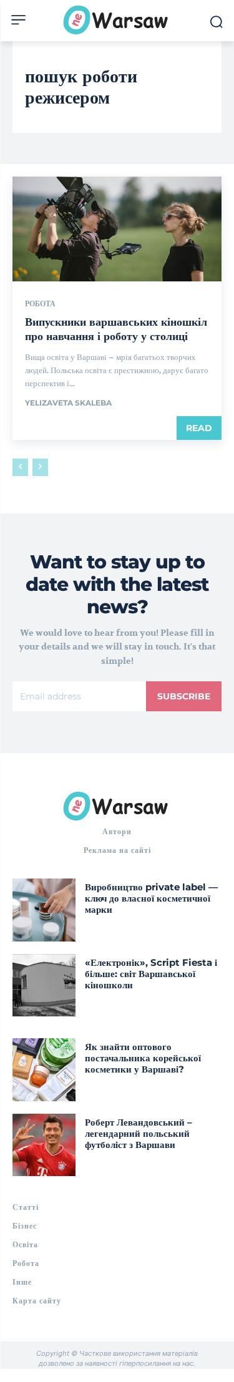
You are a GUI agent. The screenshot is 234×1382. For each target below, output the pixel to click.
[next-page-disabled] (40, 467)
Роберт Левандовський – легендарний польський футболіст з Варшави (138, 1133)
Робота (40, 304)
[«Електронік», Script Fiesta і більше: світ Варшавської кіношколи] (44, 985)
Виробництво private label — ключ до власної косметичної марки (151, 898)
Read (199, 428)
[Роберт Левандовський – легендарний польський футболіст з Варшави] (44, 1145)
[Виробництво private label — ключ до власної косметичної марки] (44, 910)
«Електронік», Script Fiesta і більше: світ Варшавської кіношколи (151, 973)
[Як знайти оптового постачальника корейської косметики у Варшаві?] (44, 1069)
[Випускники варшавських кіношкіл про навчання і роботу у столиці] (117, 229)
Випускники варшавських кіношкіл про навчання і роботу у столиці (116, 329)
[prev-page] (20, 467)
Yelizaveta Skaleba (68, 402)
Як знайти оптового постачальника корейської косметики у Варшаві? (143, 1058)
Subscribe (183, 696)
